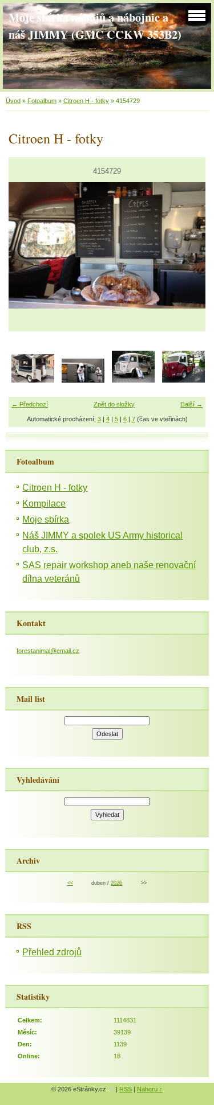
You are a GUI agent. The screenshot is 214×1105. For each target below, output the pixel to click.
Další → (191, 404)
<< (70, 883)
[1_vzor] (183, 380)
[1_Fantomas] (83, 380)
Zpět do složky (114, 404)
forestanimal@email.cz (48, 650)
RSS (125, 1089)
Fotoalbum (41, 100)
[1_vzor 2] (133, 380)
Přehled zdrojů (52, 952)
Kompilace (44, 503)
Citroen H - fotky (86, 100)
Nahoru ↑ (150, 1089)
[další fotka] (187, 245)
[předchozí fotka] (27, 245)
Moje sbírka (45, 519)
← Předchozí (29, 404)
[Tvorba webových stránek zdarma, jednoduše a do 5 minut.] (112, 1089)
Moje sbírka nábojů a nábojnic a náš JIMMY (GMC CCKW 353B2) (95, 26)
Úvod (13, 100)
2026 (116, 883)
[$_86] (32, 380)
